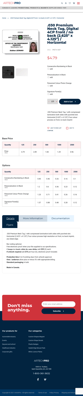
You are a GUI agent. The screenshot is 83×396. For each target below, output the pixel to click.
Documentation (61, 218)
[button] (8, 72)
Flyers (9, 224)
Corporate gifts (7, 352)
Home (4, 18)
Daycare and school (8, 344)
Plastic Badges (33, 344)
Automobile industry (9, 336)
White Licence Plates (35, 352)
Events (4, 340)
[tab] (10, 218)
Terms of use (42, 393)
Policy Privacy (54, 393)
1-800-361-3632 (41, 373)
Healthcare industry (8, 348)
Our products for (9, 331)
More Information (33, 218)
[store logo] (12, 3)
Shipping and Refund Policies (71, 393)
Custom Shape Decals (35, 340)
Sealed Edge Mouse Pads (36, 348)
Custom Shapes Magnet (36, 336)
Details (10, 218)
